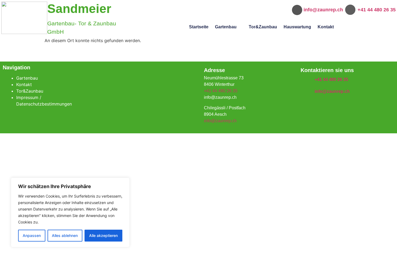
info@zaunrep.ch (323, 9)
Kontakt (326, 27)
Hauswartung (297, 27)
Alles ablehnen (65, 235)
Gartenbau (226, 27)
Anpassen (32, 235)
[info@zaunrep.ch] (305, 91)
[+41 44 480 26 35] (305, 80)
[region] (70, 212)
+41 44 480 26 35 (377, 9)
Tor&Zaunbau (263, 27)
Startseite (198, 27)
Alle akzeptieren (103, 235)
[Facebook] (147, 81)
